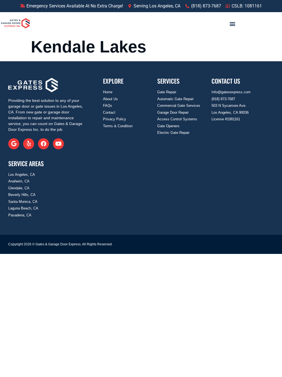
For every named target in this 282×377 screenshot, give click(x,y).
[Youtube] (58, 143)
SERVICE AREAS (26, 163)
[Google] (13, 143)
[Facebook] (43, 143)
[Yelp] (28, 143)
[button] (232, 23)
